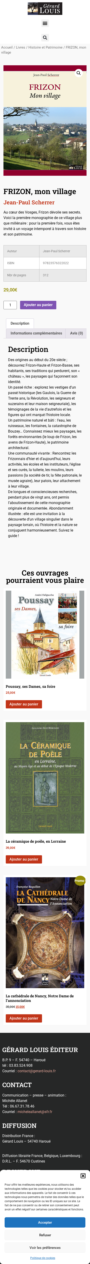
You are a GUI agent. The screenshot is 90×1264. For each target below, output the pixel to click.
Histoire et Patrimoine (45, 47)
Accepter (45, 1222)
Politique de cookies (42, 1258)
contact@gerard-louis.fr (37, 1071)
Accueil (7, 47)
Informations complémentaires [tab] (36, 333)
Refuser (45, 1235)
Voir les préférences (45, 1248)
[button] (83, 1176)
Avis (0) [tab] (76, 333)
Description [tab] (20, 323)
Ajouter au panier (38, 305)
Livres (20, 47)
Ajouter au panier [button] (23, 704)
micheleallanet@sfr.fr (35, 1112)
